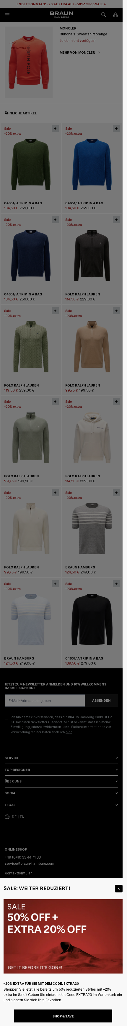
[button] (61, 513)
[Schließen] (118, 888)
